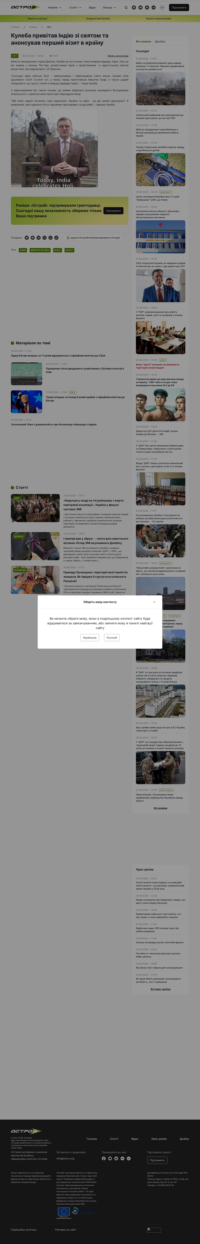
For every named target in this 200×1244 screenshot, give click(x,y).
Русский (112, 637)
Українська (89, 637)
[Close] (154, 602)
